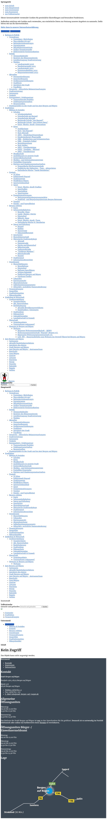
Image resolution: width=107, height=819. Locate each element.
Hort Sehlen (23, 145)
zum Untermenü (12, 10)
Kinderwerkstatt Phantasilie (29, 137)
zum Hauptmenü (12, 8)
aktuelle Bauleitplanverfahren (21, 343)
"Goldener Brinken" (26, 251)
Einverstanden (15, 31)
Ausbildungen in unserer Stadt (26, 156)
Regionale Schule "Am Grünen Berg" (33, 122)
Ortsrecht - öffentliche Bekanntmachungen (27, 89)
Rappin (12, 368)
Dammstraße (23, 243)
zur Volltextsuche (12, 14)
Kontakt (8, 663)
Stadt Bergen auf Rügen (19, 347)
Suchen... (4, 385)
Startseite (9, 613)
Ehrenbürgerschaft (21, 237)
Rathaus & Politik (12, 35)
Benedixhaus (23, 266)
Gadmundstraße (24, 249)
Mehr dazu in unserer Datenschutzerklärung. (20, 27)
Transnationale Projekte (23, 99)
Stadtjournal (18, 258)
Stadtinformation (16, 293)
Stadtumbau (18, 312)
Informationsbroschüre (23, 260)
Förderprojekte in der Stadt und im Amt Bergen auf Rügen (33, 106)
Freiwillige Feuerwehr (22, 162)
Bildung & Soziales (17, 110)
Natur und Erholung (21, 224)
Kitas (15, 127)
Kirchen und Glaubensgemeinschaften (29, 164)
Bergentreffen (19, 104)
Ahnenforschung (20, 283)
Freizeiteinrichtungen (22, 195)
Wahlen (16, 62)
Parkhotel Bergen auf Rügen (29, 274)
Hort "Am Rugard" (25, 131)
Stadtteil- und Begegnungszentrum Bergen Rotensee (40, 199)
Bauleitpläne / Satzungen (28, 310)
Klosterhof (22, 216)
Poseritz (12, 364)
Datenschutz (10, 667)
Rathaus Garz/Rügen (26, 270)
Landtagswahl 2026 (26, 64)
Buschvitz (13, 351)
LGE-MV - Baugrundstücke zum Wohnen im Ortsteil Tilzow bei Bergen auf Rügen (51, 337)
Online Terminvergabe (22, 50)
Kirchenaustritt (19, 281)
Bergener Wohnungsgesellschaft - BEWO (35, 331)
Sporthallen (22, 189)
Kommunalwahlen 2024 (28, 70)
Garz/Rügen (14, 353)
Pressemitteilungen (21, 77)
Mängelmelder (15, 295)
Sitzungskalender (20, 56)
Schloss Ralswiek (25, 272)
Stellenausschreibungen (23, 81)
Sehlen (12, 370)
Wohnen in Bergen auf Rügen (21, 326)
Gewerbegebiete (20, 322)
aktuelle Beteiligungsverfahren (30, 308)
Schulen (16, 112)
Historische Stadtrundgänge (25, 239)
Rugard (21, 226)
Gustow (12, 355)
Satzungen (13, 93)
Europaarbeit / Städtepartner (21, 97)
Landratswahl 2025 (26, 68)
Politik (12, 54)
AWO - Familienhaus (26, 151)
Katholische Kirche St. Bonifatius (31, 222)
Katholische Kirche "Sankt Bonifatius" (34, 170)
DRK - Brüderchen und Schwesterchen (34, 139)
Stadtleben (9, 108)
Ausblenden (5, 31)
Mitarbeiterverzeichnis (22, 47)
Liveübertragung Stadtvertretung (27, 60)
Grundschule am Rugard (28, 116)
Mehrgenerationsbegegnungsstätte (32, 197)
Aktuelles (13, 74)
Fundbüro (17, 87)
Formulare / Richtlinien (23, 39)
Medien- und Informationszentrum (28, 160)
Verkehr (12, 95)
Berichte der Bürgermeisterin (25, 58)
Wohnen (16, 328)
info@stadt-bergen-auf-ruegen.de (22, 694)
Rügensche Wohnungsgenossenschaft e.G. (35, 335)
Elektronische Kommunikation (26, 52)
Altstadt (21, 241)
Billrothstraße (23, 247)
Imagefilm (13, 291)
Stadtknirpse (23, 129)
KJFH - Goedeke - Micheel (28, 149)
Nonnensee (22, 231)
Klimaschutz (18, 314)
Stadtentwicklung (16, 299)
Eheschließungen (20, 264)
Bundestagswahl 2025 (27, 66)
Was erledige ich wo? (22, 41)
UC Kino (16, 174)
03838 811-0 (13, 690)
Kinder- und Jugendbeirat (24, 204)
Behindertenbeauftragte (23, 43)
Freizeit (12, 172)
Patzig (11, 362)
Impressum (9, 665)
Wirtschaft (13, 320)
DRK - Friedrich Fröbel (27, 141)
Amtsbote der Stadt (21, 85)
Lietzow (12, 358)
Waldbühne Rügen (21, 181)
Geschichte (18, 235)
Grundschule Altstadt (26, 118)
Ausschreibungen (20, 79)
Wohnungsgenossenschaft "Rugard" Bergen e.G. (38, 333)
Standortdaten (19, 301)
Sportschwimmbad (21, 183)
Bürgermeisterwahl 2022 (28, 72)
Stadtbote (17, 83)
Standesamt (14, 262)
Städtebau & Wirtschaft (14, 297)
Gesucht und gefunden (10, 607)
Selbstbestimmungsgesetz (24, 285)
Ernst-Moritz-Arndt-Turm (29, 220)
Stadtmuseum (19, 179)
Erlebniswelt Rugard (21, 176)
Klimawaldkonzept (25, 233)
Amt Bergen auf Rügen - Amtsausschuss (26, 349)
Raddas (21, 229)
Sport (15, 185)
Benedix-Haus (24, 212)
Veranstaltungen (16, 289)
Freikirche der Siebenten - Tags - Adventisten (37, 168)
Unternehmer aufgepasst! (24, 324)
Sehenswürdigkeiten (22, 210)
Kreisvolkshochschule (22, 158)
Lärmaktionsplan (20, 316)
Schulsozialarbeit (25, 114)
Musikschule (18, 154)
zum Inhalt (9, 6)
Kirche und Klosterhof (27, 245)
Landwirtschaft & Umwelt (24, 318)
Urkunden (17, 278)
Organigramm (19, 45)
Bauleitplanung (19, 306)
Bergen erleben (15, 206)
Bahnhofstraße (24, 253)
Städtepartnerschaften (22, 102)
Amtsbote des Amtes (17, 345)
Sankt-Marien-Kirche (27, 214)
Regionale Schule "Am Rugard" (30, 120)
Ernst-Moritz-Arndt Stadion (29, 187)
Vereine (16, 201)
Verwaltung (14, 37)
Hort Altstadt (23, 133)
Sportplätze (22, 191)
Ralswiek (13, 366)
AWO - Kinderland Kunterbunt (30, 135)
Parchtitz (13, 360)
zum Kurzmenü (11, 12)
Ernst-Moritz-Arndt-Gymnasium (32, 124)
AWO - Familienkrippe (27, 147)
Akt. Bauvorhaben (20, 303)
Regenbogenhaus (25, 143)
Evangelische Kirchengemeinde (31, 166)
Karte (15, 208)
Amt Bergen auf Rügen (14, 339)
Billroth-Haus (23, 218)
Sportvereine (23, 193)
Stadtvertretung (16, 91)
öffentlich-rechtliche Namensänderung (29, 287)
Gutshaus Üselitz (25, 276)
